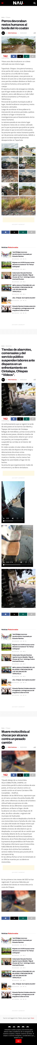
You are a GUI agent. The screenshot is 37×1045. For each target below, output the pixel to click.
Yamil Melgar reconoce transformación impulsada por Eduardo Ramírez (22, 254)
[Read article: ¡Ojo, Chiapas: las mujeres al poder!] (6, 300)
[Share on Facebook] (14, 56)
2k (24, 269)
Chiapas (8, 17)
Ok (18, 1041)
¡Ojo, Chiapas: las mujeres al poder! (23, 298)
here (32, 1018)
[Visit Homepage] (18, 3)
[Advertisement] (18, 10)
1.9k (25, 259)
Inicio (2, 17)
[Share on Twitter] (20, 56)
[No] (35, 1036)
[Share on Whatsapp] (27, 56)
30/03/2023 (23, 33)
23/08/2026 (16, 259)
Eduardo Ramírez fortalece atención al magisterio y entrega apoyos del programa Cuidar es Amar (24, 308)
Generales (9, 346)
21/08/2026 (16, 313)
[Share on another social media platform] (33, 56)
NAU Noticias (12, 33)
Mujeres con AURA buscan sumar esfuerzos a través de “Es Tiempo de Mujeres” (23, 264)
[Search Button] (35, 3)
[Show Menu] (2, 3)
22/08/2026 (16, 294)
